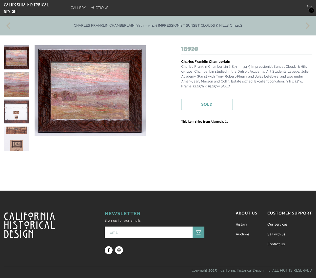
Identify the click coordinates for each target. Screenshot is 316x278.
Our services (277, 224)
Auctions (243, 234)
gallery (78, 8)
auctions (99, 8)
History (241, 224)
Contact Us (276, 244)
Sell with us (276, 234)
